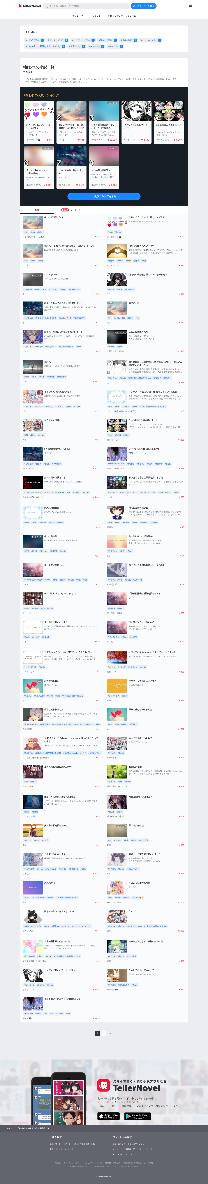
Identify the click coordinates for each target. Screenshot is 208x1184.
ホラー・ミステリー (145, 1149)
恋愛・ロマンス (119, 1144)
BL (114, 1154)
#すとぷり (55, 40)
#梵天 (74, 46)
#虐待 (126, 40)
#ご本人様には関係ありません (43, 46)
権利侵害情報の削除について (80, 1166)
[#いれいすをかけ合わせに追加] (160, 40)
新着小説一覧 (55, 1144)
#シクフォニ (81, 40)
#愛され (105, 40)
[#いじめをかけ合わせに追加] (43, 40)
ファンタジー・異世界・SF (124, 1149)
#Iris (113, 46)
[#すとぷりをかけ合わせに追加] (67, 40)
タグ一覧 (66, 1144)
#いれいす (148, 40)
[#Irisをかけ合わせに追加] (122, 46)
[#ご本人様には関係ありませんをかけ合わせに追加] (64, 46)
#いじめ (32, 40)
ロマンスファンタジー (137, 1144)
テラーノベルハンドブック (73, 1163)
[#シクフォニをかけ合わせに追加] (94, 40)
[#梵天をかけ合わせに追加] (84, 46)
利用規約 (58, 1163)
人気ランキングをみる (104, 196)
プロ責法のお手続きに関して (102, 1166)
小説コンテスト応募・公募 (84, 1144)
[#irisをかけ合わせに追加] (103, 46)
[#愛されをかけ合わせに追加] (116, 40)
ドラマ (120, 1154)
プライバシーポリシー (122, 1166)
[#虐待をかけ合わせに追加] (136, 40)
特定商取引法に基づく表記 (132, 1163)
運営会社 (135, 1166)
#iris (94, 46)
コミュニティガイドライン (94, 1163)
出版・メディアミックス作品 (61, 1149)
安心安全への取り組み (112, 1163)
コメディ (128, 1154)
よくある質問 (148, 1163)
